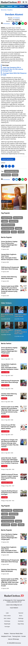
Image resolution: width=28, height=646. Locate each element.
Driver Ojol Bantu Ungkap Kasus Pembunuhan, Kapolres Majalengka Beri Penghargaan (9, 244)
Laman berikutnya (7, 159)
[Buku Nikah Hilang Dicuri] (7, 309)
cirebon (4, 221)
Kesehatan (21, 621)
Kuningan (4, 497)
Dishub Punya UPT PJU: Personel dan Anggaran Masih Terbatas (8, 426)
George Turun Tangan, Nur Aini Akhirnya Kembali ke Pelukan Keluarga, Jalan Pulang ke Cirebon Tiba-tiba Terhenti (9, 443)
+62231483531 (14, 608)
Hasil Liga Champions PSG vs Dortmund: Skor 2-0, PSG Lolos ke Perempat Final (12, 69)
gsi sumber (5, 232)
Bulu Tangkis (18, 218)
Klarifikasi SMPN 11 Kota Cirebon (7, 331)
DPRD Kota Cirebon (8, 225)
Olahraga (22, 6)
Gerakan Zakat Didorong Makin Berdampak (9, 277)
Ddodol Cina (13, 221)
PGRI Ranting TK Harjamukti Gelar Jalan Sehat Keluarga (10, 268)
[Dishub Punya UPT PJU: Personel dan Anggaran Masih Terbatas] (23, 427)
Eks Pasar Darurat (7, 228)
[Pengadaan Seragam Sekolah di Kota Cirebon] (21, 325)
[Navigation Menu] (26, 2)
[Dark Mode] (23, 2)
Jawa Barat (4, 449)
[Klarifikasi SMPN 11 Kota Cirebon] (7, 325)
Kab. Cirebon (7, 618)
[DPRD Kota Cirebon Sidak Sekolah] (21, 309)
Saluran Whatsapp (13, 639)
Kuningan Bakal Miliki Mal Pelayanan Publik (14, 74)
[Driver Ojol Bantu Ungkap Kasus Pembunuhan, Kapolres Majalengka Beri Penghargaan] (23, 244)
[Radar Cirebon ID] (11, 2)
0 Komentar (6, 23)
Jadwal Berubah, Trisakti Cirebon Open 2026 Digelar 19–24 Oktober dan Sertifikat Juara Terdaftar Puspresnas (10, 460)
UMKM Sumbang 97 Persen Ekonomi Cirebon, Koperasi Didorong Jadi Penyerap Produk (9, 477)
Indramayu (7, 621)
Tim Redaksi (16, 18)
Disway (15, 175)
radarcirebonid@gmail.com (14, 605)
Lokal (2, 6)
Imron (14, 232)
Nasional (9, 6)
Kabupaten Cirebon (7, 482)
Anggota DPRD (6, 218)
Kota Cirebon (5, 372)
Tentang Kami (16, 636)
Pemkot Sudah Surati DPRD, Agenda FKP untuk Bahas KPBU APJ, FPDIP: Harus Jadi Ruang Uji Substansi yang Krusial (10, 289)
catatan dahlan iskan (11, 171)
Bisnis (15, 6)
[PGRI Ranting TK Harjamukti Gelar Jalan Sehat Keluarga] (23, 269)
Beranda (3, 10)
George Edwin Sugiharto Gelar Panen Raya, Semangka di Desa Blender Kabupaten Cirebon (9, 257)
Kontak (23, 636)
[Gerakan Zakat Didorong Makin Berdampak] (23, 279)
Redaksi (6, 633)
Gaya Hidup (21, 624)
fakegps (18, 228)
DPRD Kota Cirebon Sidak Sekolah (20, 315)
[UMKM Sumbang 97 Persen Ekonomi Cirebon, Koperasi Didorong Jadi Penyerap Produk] (23, 477)
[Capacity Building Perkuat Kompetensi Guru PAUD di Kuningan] (23, 493)
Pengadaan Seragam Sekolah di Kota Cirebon (21, 331)
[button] (3, 6)
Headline (10, 10)
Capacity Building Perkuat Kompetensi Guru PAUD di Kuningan (9, 492)
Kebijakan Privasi (6, 636)
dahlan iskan (6, 175)
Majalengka (5, 356)
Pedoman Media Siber (16, 633)
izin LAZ (21, 232)
